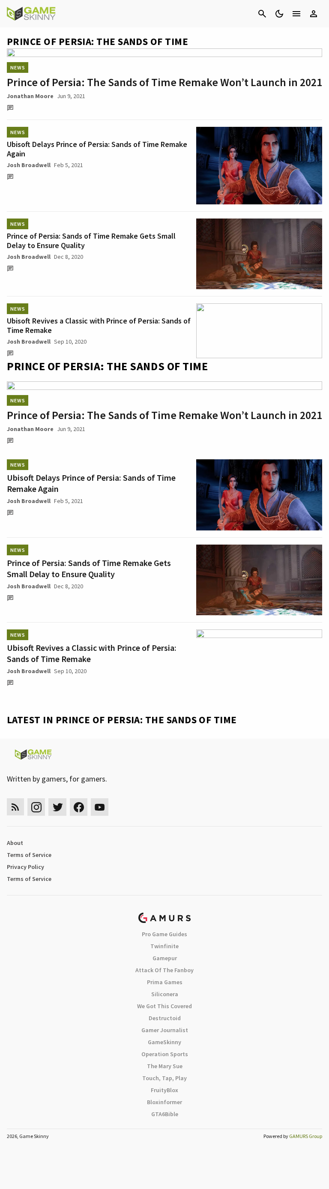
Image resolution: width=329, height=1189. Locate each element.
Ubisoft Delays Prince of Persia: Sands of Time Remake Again (97, 149)
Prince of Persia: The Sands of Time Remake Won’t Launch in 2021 (164, 82)
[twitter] (57, 807)
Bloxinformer (164, 1102)
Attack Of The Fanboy (164, 970)
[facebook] (78, 807)
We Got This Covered (164, 1006)
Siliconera (164, 994)
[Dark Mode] (279, 13)
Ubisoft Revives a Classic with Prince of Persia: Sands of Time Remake (99, 325)
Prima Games (164, 982)
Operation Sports (164, 1054)
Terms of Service (29, 855)
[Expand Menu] (296, 13)
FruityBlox (164, 1090)
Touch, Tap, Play (164, 1078)
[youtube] (100, 807)
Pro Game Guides (164, 934)
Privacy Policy (25, 867)
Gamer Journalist (164, 1030)
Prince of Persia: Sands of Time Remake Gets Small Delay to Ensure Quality (91, 240)
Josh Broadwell (29, 165)
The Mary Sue (164, 1066)
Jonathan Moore (30, 96)
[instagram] (36, 807)
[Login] (313, 13)
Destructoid (165, 1018)
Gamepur (165, 958)
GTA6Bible (164, 1114)
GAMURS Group (305, 1136)
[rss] (15, 807)
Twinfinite (164, 946)
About (15, 843)
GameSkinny (164, 1042)
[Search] (262, 13)
